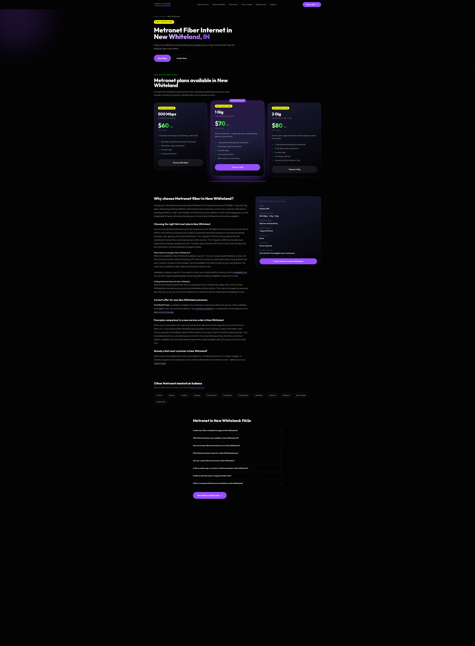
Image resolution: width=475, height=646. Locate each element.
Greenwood (211, 395)
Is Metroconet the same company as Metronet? (212, 476)
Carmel (159, 395)
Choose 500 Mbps (180, 163)
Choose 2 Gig (294, 169)
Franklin (184, 395)
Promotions (233, 4)
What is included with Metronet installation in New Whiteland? (218, 483)
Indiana (163, 16)
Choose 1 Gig (237, 167)
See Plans (162, 58)
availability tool (240, 272)
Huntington (227, 395)
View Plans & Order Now (208, 495)
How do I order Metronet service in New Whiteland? (213, 461)
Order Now (310, 4)
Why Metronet (261, 4)
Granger (197, 395)
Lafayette (259, 395)
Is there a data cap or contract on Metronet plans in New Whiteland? (220, 468)
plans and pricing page (164, 312)
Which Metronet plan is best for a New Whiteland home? (215, 453)
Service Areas (247, 4)
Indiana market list (197, 387)
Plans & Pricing (202, 4)
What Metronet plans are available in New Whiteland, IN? (216, 438)
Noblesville (161, 402)
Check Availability (218, 4)
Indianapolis (243, 395)
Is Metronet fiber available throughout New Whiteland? (215, 430)
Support (273, 4)
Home (156, 16)
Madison (286, 395)
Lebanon (272, 395)
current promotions (204, 308)
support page (160, 363)
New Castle (301, 395)
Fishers (172, 395)
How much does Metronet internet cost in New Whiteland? (216, 445)
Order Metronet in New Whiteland (288, 261)
